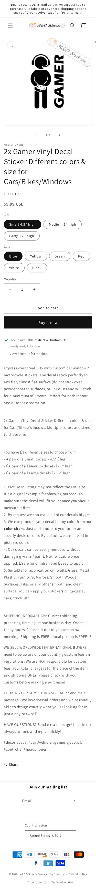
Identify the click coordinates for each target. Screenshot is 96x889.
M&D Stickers (28, 874)
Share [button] (13, 764)
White (14, 267)
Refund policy (78, 874)
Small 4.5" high (22, 224)
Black (37, 267)
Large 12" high (21, 236)
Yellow (36, 256)
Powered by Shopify (51, 874)
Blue (13, 256)
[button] (10, 25)
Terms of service (62, 882)
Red (81, 256)
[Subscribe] (73, 801)
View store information (28, 353)
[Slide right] (59, 135)
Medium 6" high (62, 224)
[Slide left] (36, 135)
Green (60, 256)
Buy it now (48, 322)
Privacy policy (37, 882)
